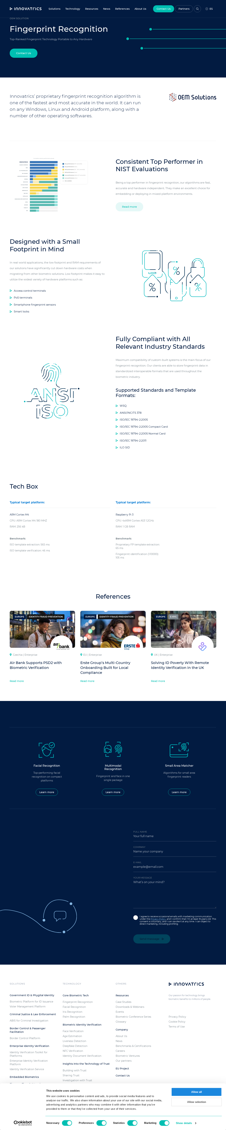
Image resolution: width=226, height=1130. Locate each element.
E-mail (137, 862)
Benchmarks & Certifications (133, 1046)
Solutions (54, 8)
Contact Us (164, 8)
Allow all (196, 1091)
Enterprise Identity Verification (29, 1046)
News (106, 8)
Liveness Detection (74, 1041)
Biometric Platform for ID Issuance (31, 1001)
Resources (91, 8)
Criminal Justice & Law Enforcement (33, 1014)
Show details (184, 1123)
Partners (184, 8)
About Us (121, 1036)
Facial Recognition (74, 1006)
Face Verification (73, 1031)
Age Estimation (72, 1036)
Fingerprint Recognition (78, 1002)
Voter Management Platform (28, 1006)
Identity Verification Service (27, 1069)
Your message (142, 877)
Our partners (124, 1060)
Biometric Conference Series (133, 1016)
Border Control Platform (25, 1038)
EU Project (122, 1068)
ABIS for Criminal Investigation (29, 1020)
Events (120, 1011)
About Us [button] (140, 8)
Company (139, 847)
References (122, 8)
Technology (72, 8)
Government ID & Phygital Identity (32, 995)
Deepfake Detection (75, 1046)
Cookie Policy (177, 1021)
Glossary (121, 1021)
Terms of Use (177, 1026)
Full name (140, 831)
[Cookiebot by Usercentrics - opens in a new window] (22, 1123)
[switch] (101, 1123)
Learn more (46, 792)
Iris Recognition (72, 1011)
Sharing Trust (71, 1075)
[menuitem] (107, 9)
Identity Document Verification (82, 1055)
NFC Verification (73, 1051)
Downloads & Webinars (130, 1006)
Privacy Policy (158, 919)
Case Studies (123, 1002)
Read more (129, 206)
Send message (150, 938)
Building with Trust (75, 1070)
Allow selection (196, 1101)
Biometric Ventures (128, 1055)
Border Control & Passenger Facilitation (28, 1030)
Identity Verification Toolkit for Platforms (28, 1054)
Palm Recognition (74, 1016)
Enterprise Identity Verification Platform (29, 1062)
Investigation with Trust (77, 1080)
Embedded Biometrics (24, 1077)
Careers (120, 1051)
